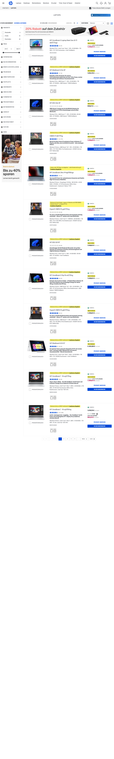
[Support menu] (101, 3)
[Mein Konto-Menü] (105, 3)
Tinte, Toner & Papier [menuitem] (65, 3)
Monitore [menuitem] (46, 3)
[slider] (3, 52)
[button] (11, 27)
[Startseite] (10, 3)
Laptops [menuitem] (18, 3)
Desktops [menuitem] (26, 3)
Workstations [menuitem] (36, 3)
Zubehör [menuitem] (77, 3)
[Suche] (97, 3)
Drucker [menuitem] (54, 3)
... (78, 439)
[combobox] (92, 23)
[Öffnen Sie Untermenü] (3, 3)
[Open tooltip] (2, 28)
